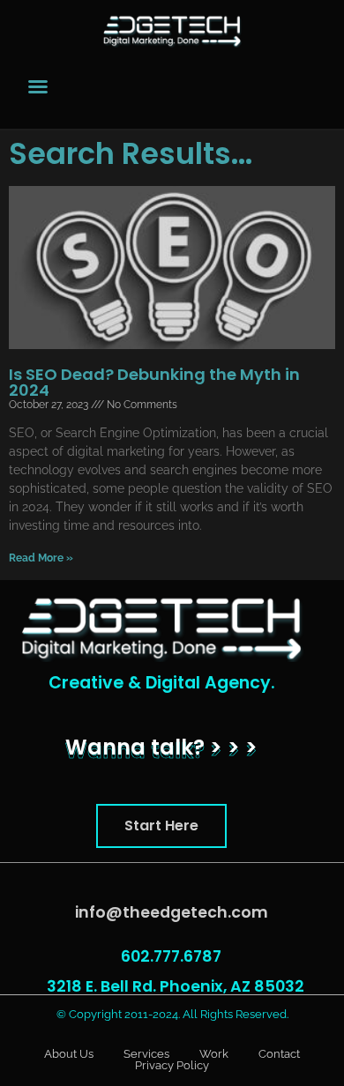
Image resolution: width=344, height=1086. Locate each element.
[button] (161, 826)
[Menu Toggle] (38, 86)
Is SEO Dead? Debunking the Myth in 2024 (154, 382)
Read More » (41, 558)
